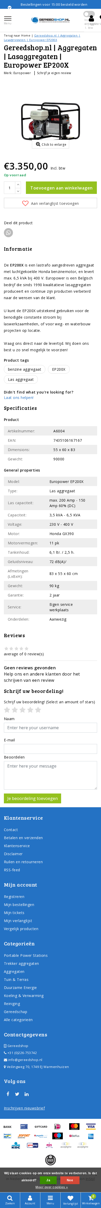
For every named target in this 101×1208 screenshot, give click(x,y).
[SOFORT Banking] (26, 1138)
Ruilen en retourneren (23, 861)
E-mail (9, 740)
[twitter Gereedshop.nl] (17, 1094)
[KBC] (17, 1147)
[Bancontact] (9, 1138)
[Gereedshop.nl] (50, 20)
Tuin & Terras (16, 979)
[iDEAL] (59, 1129)
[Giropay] (34, 1147)
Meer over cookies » (51, 1187)
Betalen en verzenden (23, 837)
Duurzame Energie (20, 987)
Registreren (14, 896)
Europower (22, 73)
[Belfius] (76, 1138)
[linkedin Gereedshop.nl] (27, 1094)
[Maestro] (59, 1138)
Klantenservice (17, 845)
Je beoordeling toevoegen (32, 798)
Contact (11, 829)
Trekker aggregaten (21, 963)
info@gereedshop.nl (25, 1060)
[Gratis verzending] (50, 1160)
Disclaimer (13, 853)
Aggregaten (14, 971)
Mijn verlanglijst (18, 920)
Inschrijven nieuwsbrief (24, 1108)
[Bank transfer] (9, 1129)
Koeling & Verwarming (24, 995)
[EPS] (51, 1147)
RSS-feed (12, 869)
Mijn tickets (14, 912)
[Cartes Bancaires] (67, 1147)
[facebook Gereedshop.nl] (8, 1094)
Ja (48, 1180)
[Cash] (42, 1129)
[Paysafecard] (42, 1138)
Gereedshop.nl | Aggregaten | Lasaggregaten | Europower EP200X (42, 37)
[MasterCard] (76, 1129)
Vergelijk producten (21, 928)
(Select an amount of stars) (49, 701)
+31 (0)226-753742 (21, 1053)
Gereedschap (15, 1011)
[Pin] (26, 1129)
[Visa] (92, 1129)
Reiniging (12, 1003)
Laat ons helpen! (19, 397)
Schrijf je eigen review (54, 73)
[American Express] (92, 1138)
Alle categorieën (18, 1019)
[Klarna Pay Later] (84, 1147)
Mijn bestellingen (19, 904)
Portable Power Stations (26, 955)
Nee (70, 1180)
